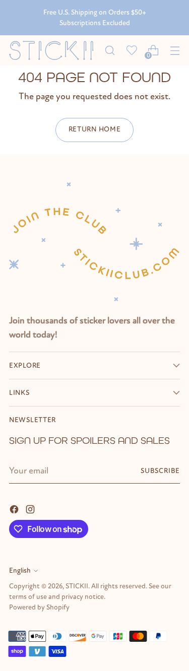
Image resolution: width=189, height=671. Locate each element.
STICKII (77, 586)
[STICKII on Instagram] (31, 508)
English (20, 570)
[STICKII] (54, 50)
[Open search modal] (109, 50)
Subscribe (160, 470)
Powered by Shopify (39, 607)
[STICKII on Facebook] (15, 508)
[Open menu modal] (174, 50)
